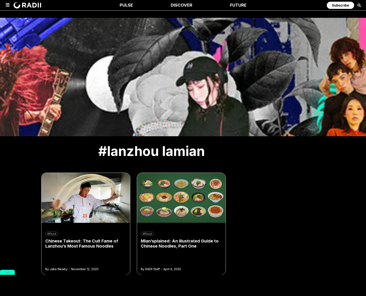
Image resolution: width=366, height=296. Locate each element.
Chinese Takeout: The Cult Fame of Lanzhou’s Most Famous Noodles (81, 243)
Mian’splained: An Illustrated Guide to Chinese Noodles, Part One (180, 243)
